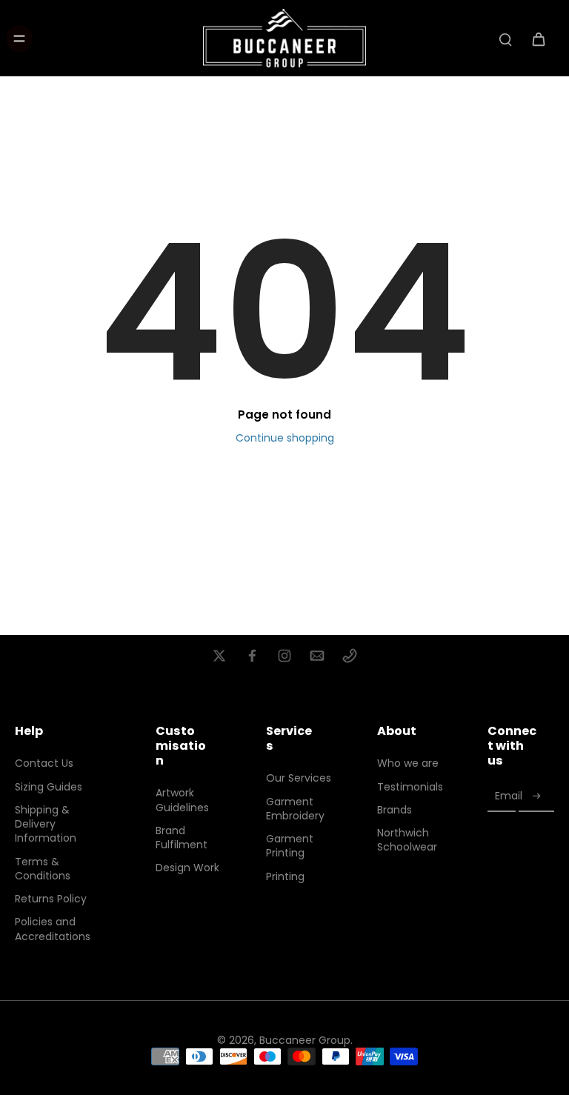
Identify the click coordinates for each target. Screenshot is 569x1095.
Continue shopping (285, 437)
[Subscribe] (536, 796)
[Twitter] (219, 655)
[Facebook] (252, 655)
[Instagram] (284, 655)
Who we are (408, 763)
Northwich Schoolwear (407, 840)
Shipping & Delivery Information (45, 824)
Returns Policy (51, 899)
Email (508, 796)
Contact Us (44, 763)
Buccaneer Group (304, 1040)
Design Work (187, 868)
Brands (394, 810)
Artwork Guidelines (182, 800)
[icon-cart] (538, 38)
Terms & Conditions (42, 869)
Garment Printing (289, 846)
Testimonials (410, 787)
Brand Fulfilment (181, 838)
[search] (505, 38)
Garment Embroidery (295, 809)
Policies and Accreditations (52, 929)
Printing (285, 877)
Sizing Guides (48, 787)
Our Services (298, 778)
